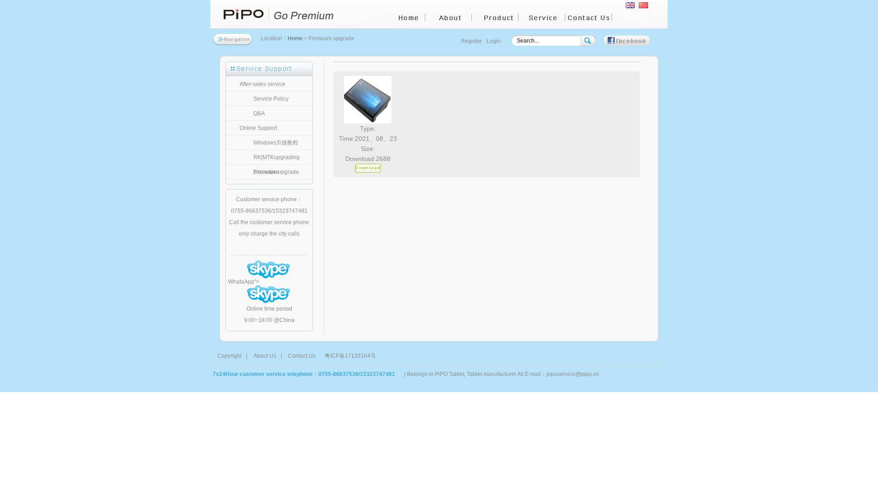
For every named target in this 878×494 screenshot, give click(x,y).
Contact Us (302, 356)
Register (471, 41)
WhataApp (241, 282)
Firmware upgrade (276, 172)
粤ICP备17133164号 (350, 356)
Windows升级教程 (275, 143)
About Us (264, 356)
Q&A (259, 113)
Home (295, 38)
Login (494, 41)
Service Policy (271, 99)
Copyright (229, 356)
